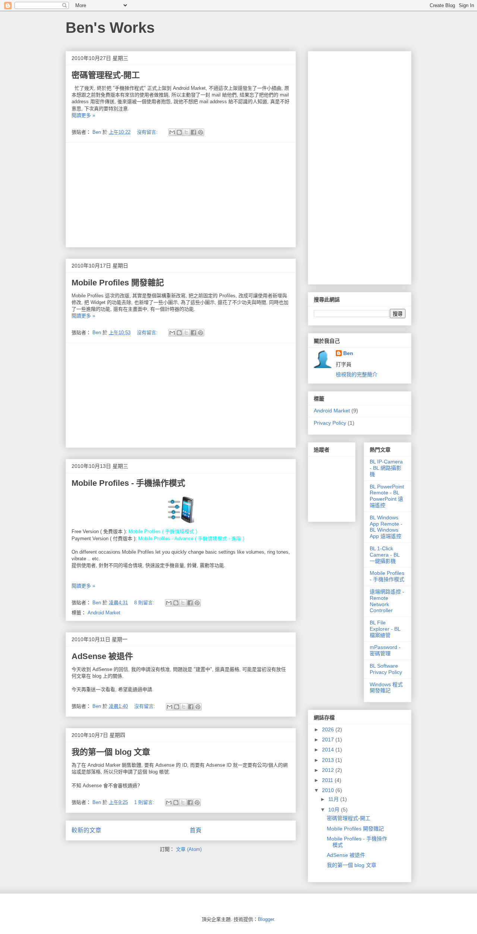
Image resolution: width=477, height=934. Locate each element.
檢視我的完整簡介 (357, 374)
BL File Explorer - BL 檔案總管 (385, 629)
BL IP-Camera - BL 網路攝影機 (386, 468)
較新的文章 (86, 830)
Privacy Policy (330, 423)
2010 (328, 790)
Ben (348, 353)
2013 (328, 760)
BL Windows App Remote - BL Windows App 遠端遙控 (386, 527)
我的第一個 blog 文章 (111, 752)
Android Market (104, 612)
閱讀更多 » (83, 115)
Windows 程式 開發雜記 (386, 687)
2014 (328, 750)
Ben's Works (110, 27)
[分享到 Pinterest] (200, 132)
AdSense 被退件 (102, 656)
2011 (328, 780)
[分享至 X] (186, 132)
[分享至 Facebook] (193, 132)
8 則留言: (145, 602)
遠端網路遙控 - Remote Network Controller (387, 601)
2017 (328, 740)
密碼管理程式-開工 (106, 75)
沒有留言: (148, 132)
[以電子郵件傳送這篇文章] (172, 132)
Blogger (266, 919)
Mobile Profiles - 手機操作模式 (128, 483)
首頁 (196, 830)
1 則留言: (145, 802)
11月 (334, 799)
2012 (328, 770)
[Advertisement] (181, 194)
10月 (334, 810)
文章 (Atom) (189, 849)
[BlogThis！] (179, 132)
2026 (328, 729)
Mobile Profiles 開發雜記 (118, 282)
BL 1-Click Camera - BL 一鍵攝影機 (384, 554)
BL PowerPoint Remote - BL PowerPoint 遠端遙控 (387, 496)
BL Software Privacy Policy (386, 669)
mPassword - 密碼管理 (385, 650)
